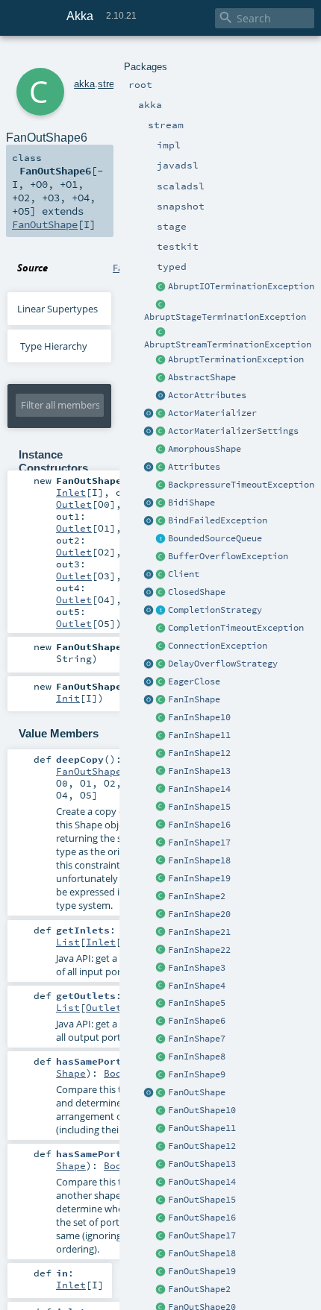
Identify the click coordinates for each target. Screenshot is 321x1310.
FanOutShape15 (202, 1199)
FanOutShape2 (199, 1289)
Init (68, 698)
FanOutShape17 (202, 1235)
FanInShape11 (199, 735)
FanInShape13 (199, 771)
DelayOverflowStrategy (223, 663)
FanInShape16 (199, 824)
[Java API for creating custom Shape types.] (161, 378)
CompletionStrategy (215, 610)
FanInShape (194, 699)
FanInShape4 (196, 985)
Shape (71, 1073)
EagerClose (194, 681)
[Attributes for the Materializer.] (161, 396)
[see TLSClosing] (161, 682)
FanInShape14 (199, 789)
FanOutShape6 (92, 771)
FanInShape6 (196, 1020)
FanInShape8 (196, 1056)
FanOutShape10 (202, 1110)
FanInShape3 (196, 968)
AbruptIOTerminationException (241, 286)
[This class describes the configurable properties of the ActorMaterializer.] (161, 432)
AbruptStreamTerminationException (227, 344)
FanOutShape (196, 1092)
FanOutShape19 (202, 1271)
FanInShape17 (199, 842)
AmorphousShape (204, 449)
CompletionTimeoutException (236, 628)
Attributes (194, 467)
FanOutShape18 (202, 1253)
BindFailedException (217, 520)
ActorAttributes (207, 395)
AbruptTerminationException (236, 359)
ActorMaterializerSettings (233, 431)
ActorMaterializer (212, 413)
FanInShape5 (196, 1003)
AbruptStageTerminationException (225, 317)
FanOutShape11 (202, 1128)
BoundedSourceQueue (215, 538)
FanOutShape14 (202, 1182)
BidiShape (191, 502)
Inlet (71, 492)
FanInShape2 (196, 896)
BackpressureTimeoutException (241, 484)
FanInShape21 (199, 932)
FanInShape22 (199, 950)
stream (113, 83)
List (68, 942)
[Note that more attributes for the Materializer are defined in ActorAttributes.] (149, 467)
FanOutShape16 (202, 1217)
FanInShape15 (199, 807)
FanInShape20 (199, 914)
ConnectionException (217, 645)
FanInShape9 (196, 1074)
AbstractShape (202, 377)
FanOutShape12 (202, 1146)
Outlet (74, 504)
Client (183, 574)
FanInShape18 (199, 860)
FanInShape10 (199, 717)
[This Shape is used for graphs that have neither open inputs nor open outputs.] (161, 593)
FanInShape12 (199, 753)
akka (84, 83)
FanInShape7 (196, 1038)
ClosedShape (196, 592)
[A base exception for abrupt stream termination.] (161, 332)
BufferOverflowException (228, 556)
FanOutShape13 (202, 1164)
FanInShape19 (199, 878)
